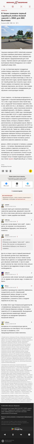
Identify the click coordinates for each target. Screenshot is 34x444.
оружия (10, 159)
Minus (6, 286)
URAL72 (7, 273)
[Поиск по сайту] (4, 6)
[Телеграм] (4, 434)
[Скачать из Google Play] (17, 429)
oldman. (7, 322)
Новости (4, 10)
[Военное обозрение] (17, 2)
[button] (13, 6)
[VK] (21, 434)
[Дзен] (29, 434)
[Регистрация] (21, 6)
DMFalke (7, 220)
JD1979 (7, 204)
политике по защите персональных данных (11, 424)
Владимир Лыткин (6, 166)
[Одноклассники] (13, 434)
